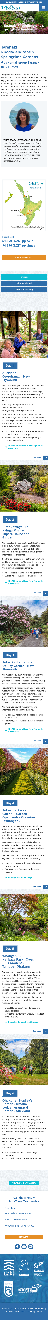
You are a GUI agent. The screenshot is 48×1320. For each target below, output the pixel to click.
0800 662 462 (24, 1213)
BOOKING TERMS (12, 1311)
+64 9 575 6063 (26, 1225)
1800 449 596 (20, 1219)
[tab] (24, 277)
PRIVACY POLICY (27, 1311)
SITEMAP (39, 1311)
